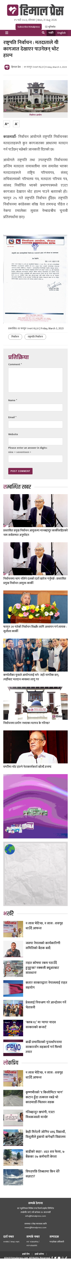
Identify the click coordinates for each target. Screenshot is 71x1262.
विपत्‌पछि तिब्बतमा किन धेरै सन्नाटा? (43, 1174)
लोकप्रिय (10, 1063)
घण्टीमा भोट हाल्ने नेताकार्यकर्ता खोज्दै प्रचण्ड (27, 766)
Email (12, 417)
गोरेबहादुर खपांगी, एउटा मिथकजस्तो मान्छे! (40, 1114)
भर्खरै (51, 33)
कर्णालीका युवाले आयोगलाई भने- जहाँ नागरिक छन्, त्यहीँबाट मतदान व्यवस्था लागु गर (31, 677)
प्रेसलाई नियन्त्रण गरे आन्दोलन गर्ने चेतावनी (46, 1005)
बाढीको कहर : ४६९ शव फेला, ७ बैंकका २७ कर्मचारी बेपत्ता (45, 1154)
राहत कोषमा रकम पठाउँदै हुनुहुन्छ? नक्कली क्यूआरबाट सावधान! (42, 968)
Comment (15, 364)
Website (13, 434)
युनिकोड (51, 27)
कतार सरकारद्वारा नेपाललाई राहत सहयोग (46, 985)
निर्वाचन (15, 337)
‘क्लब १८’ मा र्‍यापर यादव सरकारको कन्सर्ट (41, 1024)
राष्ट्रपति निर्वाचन (35, 337)
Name (12, 400)
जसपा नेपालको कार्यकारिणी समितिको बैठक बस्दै (43, 945)
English (61, 33)
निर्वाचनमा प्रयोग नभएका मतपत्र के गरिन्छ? (26, 723)
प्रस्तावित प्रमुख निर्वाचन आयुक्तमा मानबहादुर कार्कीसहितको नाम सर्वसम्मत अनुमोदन (35, 533)
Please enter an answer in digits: (27, 448)
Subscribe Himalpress (29, 27)
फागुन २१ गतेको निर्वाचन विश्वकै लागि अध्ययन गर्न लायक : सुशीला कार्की (35, 629)
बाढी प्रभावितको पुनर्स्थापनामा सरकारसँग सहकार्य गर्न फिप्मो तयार (44, 1047)
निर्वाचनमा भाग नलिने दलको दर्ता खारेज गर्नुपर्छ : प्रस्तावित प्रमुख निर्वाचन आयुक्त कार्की (34, 581)
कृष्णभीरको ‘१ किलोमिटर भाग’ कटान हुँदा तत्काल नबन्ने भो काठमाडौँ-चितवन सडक (44, 1097)
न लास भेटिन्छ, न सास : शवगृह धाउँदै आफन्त (44, 926)
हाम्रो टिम (26, 1254)
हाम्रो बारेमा (39, 1254)
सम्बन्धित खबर (17, 487)
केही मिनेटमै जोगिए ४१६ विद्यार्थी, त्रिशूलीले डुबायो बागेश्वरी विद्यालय (46, 1134)
